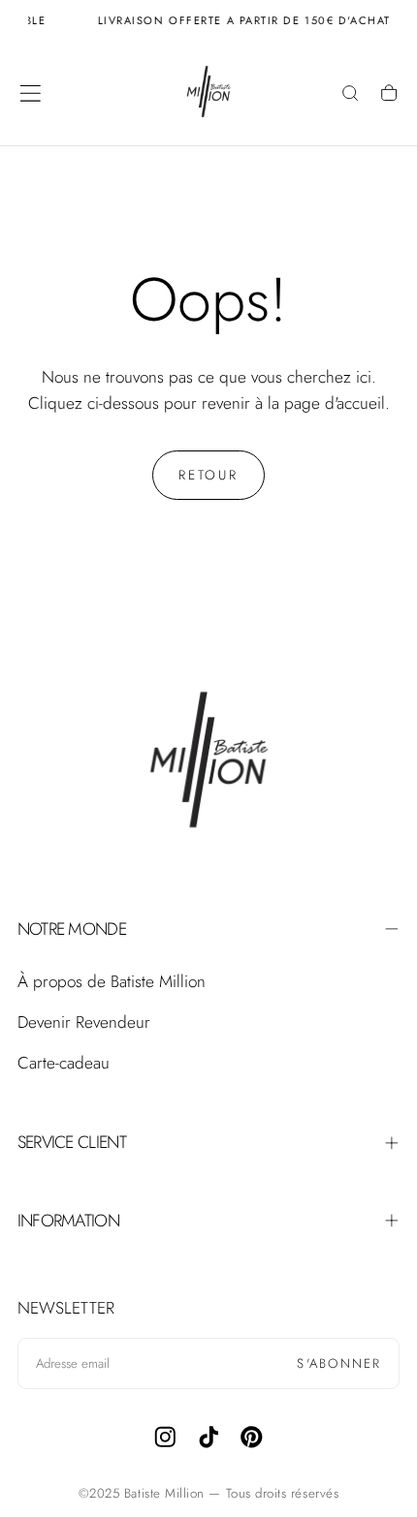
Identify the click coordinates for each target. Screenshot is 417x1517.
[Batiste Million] (208, 763)
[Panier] (389, 95)
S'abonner (339, 1363)
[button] (30, 93)
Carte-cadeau (63, 1062)
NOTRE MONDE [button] (71, 929)
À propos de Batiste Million (111, 981)
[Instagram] (165, 1437)
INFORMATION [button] (68, 1220)
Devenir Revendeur (83, 1022)
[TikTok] (209, 1437)
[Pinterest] (252, 1437)
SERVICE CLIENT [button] (71, 1142)
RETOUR (208, 474)
